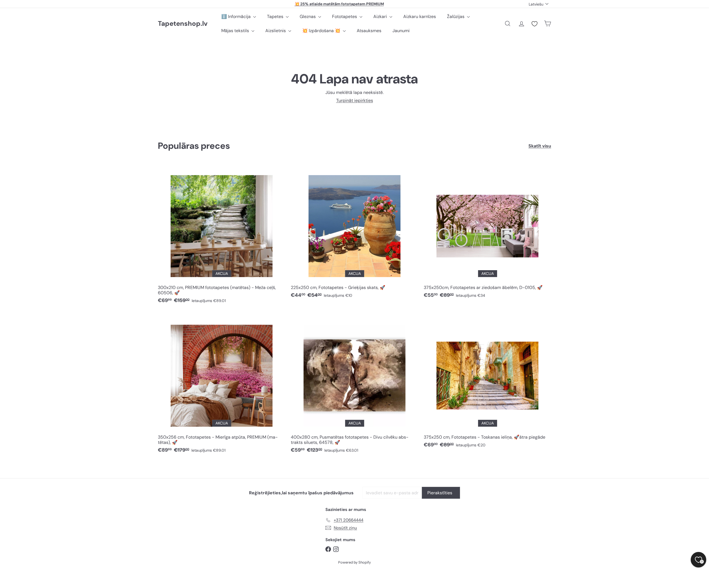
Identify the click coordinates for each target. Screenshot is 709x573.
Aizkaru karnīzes (419, 16)
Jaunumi (401, 31)
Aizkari (380, 16)
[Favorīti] (534, 24)
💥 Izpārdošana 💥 (321, 31)
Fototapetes (345, 16)
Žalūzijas (456, 16)
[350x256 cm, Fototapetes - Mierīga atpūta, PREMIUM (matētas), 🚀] (221, 385)
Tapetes (275, 16)
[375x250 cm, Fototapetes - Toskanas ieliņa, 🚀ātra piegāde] (487, 383)
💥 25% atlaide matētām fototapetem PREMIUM (339, 3)
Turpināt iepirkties (354, 100)
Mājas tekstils (235, 31)
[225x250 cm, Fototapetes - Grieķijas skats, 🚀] (354, 233)
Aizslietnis (276, 31)
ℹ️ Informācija (236, 16)
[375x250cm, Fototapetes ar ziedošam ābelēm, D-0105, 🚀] (487, 233)
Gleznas (308, 16)
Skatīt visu (539, 146)
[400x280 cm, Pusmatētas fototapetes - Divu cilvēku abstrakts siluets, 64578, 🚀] (354, 385)
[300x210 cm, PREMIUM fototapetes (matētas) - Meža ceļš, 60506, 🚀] (221, 235)
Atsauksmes (369, 31)
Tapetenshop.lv (182, 24)
